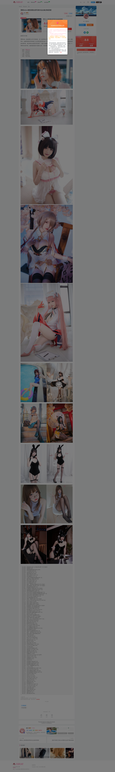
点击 (61, 52)
